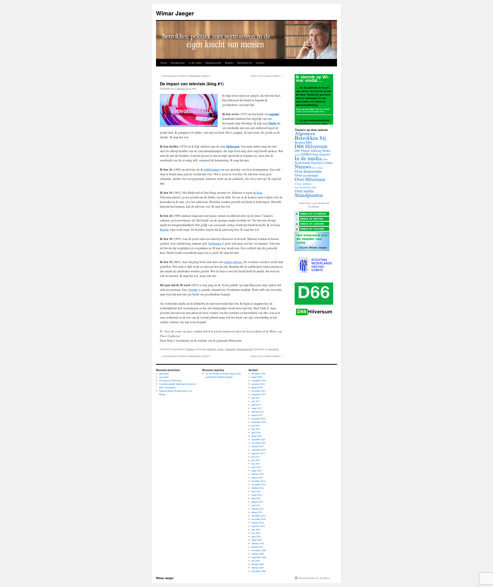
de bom (257, 192)
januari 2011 (257, 512)
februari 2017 (258, 411)
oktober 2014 (258, 487)
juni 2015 (256, 460)
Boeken (229, 63)
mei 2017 (256, 401)
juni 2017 (256, 397)
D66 (309, 142)
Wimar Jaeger (175, 13)
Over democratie (308, 171)
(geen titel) (164, 373)
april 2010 (256, 536)
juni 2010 (256, 529)
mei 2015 (256, 463)
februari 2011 (258, 508)
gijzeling (192, 290)
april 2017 (256, 404)
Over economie (306, 175)
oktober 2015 (258, 446)
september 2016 (259, 421)
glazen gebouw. (233, 262)
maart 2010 (257, 539)
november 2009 (259, 550)
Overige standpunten (303, 183)
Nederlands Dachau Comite (314, 162)
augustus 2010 (258, 525)
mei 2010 (256, 532)
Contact (260, 63)
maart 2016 (257, 435)
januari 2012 (257, 501)
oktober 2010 (258, 522)
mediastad (230, 349)
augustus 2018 (258, 383)
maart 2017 (257, 408)
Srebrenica (214, 243)
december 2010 (258, 515)
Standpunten (178, 63)
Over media (304, 191)
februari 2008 (258, 564)
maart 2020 (257, 376)
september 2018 (259, 380)
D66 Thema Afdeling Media (312, 150)
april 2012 (256, 498)
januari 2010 (257, 546)
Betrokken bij (244, 63)
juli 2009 (256, 560)
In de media (195, 63)
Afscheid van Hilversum (170, 380)
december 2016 (258, 418)
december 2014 (258, 480)
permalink (273, 349)
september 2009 (259, 557)
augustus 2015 (258, 453)
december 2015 (258, 439)
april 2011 (256, 505)
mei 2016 (256, 428)
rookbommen (212, 169)
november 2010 (259, 519)
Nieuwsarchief (213, 63)
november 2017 (259, 390)
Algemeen (305, 133)
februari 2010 (258, 543)
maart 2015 (257, 470)
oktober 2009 (258, 553)
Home (163, 63)
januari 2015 (257, 477)
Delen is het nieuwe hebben (267, 75)
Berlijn (164, 229)
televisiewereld (245, 349)
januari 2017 (257, 415)
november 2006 (259, 571)
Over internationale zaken (305, 187)
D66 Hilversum (311, 146)
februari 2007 (258, 567)
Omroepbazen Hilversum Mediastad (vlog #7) (185, 75)
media (220, 349)
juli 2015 (256, 456)
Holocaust (232, 146)
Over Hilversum (310, 179)
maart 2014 (257, 494)
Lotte (325, 159)
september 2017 (259, 394)
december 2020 (258, 373)
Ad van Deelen (212, 373)
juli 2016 (256, 425)
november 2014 (259, 484)
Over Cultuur (317, 167)
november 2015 (259, 442)
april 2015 (256, 467)
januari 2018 (257, 387)
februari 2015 (258, 473)
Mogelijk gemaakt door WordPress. (314, 577)
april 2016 (256, 432)
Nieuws (190, 349)
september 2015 (259, 449)
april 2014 (256, 491)
